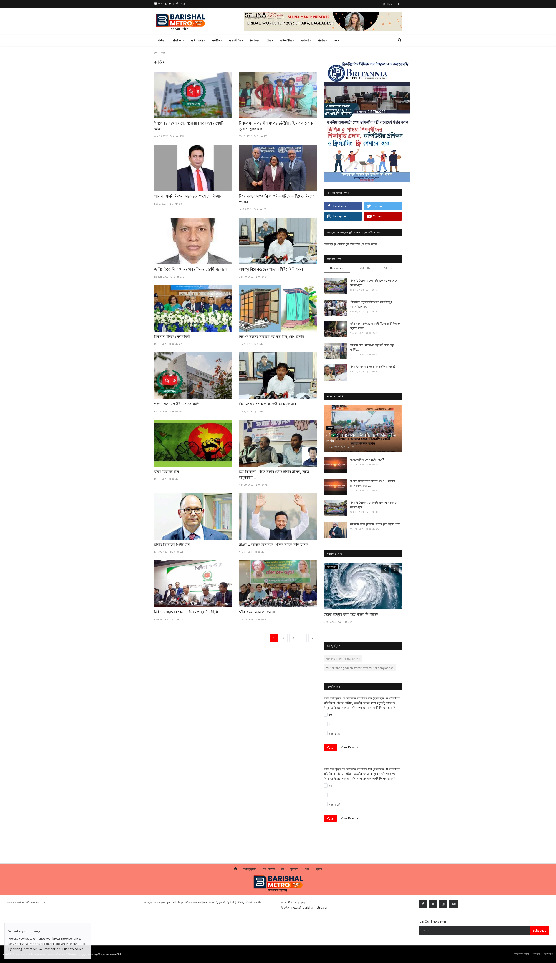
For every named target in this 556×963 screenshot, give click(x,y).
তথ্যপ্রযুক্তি (249, 869)
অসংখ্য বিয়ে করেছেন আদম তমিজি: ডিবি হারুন (271, 269)
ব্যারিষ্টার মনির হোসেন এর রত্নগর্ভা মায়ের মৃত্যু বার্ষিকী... (372, 347)
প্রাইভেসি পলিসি (521, 954)
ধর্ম (282, 869)
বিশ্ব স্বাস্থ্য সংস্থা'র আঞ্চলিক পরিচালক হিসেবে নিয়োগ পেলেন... (276, 198)
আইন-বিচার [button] (197, 40)
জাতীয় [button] (161, 40)
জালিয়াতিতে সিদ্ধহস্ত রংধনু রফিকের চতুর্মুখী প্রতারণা (190, 269)
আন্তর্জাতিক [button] (235, 40)
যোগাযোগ (548, 954)
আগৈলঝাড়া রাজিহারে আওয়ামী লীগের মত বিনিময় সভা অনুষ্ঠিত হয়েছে (375, 326)
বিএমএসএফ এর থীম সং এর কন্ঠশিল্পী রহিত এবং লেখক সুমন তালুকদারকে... (276, 125)
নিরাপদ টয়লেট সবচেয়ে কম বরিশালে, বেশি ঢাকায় (271, 336)
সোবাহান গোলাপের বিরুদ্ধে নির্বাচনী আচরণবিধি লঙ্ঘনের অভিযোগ (361, 617)
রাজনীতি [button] (177, 40)
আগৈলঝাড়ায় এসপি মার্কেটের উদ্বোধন (343, 659)
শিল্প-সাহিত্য (269, 869)
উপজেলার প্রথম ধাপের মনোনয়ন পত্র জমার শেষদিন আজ (189, 125)
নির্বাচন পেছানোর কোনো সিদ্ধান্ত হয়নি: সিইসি (186, 612)
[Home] (235, 869)
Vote (330, 747)
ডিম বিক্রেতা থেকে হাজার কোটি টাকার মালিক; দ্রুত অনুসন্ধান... (274, 474)
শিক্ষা (307, 869)
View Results (349, 747)
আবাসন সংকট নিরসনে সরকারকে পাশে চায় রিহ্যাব (188, 196)
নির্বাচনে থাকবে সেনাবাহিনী (172, 336)
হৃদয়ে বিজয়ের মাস (166, 471)
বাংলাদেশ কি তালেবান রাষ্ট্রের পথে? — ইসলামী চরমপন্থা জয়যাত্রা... (372, 483)
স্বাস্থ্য (319, 869)
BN (387, 4)
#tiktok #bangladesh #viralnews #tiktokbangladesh (360, 668)
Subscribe (539, 930)
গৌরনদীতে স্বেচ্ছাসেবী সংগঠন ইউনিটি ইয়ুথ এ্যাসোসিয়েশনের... (371, 304)
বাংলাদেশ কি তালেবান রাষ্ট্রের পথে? (367, 459)
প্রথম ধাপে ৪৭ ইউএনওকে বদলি (176, 404)
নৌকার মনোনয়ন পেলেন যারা (258, 612)
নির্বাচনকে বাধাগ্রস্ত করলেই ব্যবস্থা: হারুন (269, 404)
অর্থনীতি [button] (216, 40)
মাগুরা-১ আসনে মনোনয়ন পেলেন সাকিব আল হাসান (273, 544)
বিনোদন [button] (254, 40)
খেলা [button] (269, 40)
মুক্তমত (294, 869)
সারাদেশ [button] (305, 40)
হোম (155, 52)
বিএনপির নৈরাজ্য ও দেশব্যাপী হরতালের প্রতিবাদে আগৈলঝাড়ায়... (373, 283)
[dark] (399, 4)
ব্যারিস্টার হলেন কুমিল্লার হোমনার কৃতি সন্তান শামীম (375, 524)
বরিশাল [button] (321, 40)
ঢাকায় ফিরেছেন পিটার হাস (172, 544)
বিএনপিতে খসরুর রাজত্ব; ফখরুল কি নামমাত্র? (372, 366)
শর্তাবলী (536, 954)
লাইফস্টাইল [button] (286, 40)
